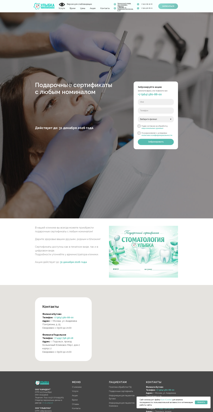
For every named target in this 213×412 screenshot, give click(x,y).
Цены (82, 8)
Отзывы (75, 404)
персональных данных (152, 128)
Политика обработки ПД (120, 387)
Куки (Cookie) (166, 400)
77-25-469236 (47, 403)
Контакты (105, 8)
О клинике (76, 387)
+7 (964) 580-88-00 (146, 8)
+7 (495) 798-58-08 (63, 338)
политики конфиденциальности (157, 135)
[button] (168, 6)
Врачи (72, 8)
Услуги (62, 8)
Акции (93, 8)
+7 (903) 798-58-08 (146, 4)
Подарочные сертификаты (121, 391)
